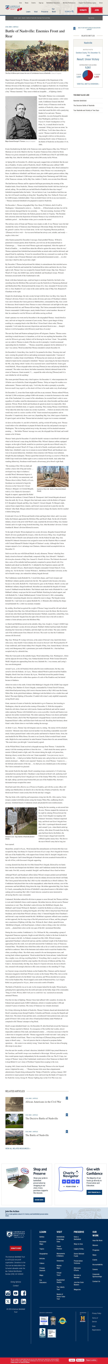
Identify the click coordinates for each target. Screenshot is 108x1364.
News (26, 3)
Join (97, 10)
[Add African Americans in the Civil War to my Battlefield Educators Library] (67, 1098)
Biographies (43, 1254)
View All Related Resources (17, 1148)
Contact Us (96, 1281)
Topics (41, 1249)
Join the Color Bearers (79, 1283)
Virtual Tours (59, 1274)
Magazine (77, 1289)
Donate (83, 10)
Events (34, 3)
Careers (95, 1269)
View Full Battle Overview (87, 84)
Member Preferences (69, 3)
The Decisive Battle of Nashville (41, 1118)
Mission (95, 1245)
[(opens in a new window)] (7, 1293)
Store (101, 3)
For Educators (43, 1281)
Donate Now (16, 1248)
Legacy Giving (79, 1249)
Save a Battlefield (77, 1238)
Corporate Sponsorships (97, 1275)
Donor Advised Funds (79, 1255)
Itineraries (60, 1261)
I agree (72, 1360)
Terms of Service (95, 1320)
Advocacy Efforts (77, 1269)
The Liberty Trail (61, 1288)
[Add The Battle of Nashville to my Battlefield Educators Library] (67, 1131)
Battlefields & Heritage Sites (60, 1239)
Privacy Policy (96, 1313)
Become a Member (77, 1276)
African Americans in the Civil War (43, 1101)
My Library (91, 18)
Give (20, 3)
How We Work (97, 1240)
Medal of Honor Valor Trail (61, 1296)
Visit (36, 12)
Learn (28, 12)
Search (68, 11)
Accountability (97, 1264)
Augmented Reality (61, 1281)
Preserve (44, 12)
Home (15, 7)
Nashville (88, 43)
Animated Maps (42, 1243)
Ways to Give (78, 1244)
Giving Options (16, 1282)
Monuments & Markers (61, 1254)
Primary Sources (42, 1269)
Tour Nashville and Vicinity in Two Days (86, 110)
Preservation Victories (78, 1262)
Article (15, 27)
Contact (16, 1286)
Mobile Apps (59, 1267)
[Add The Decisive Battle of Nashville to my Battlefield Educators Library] (67, 1115)
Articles (42, 1258)
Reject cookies (91, 1360)
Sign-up (41, 3)
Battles (41, 1237)
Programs (95, 1250)
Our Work (54, 10)
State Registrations (96, 1328)
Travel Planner (59, 1247)
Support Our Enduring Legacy (87, 3)
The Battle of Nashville (37, 1135)
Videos (41, 1263)
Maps (41, 1275)
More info (80, 1360)
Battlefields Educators (53, 3)
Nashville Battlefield (79, 101)
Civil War (8, 27)
